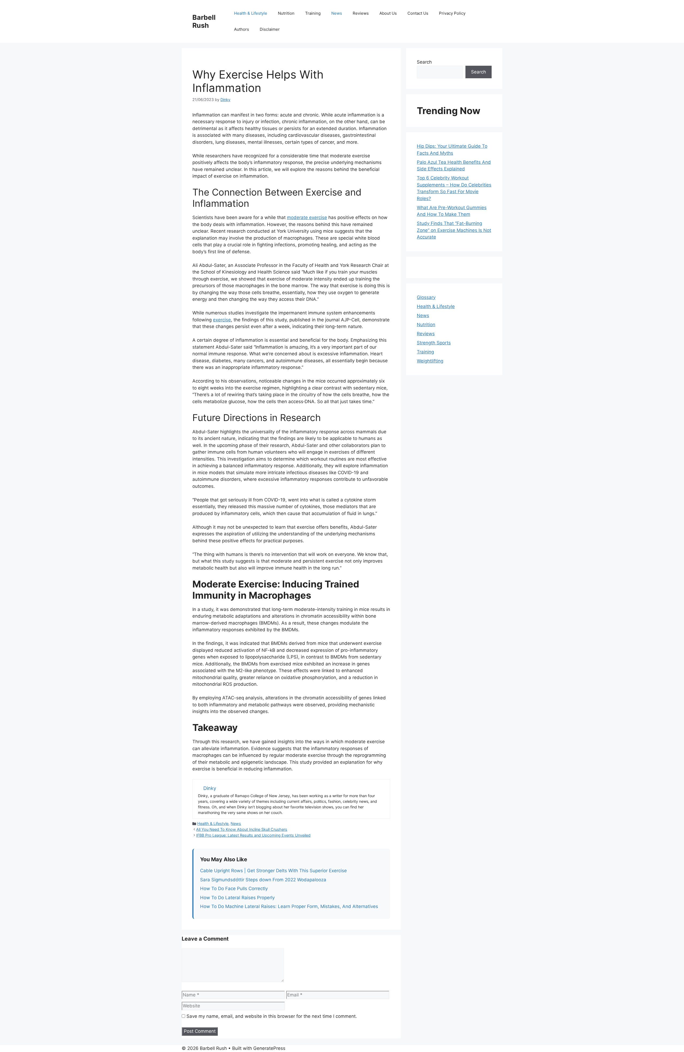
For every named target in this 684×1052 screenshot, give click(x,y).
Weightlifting (430, 361)
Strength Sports (434, 342)
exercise (222, 319)
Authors (241, 29)
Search (424, 62)
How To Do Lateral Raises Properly (237, 897)
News (336, 13)
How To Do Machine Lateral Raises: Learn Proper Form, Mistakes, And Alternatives (289, 906)
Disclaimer (270, 29)
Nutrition (286, 13)
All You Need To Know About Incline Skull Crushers (241, 829)
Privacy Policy (452, 13)
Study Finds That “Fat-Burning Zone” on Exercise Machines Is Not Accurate (454, 230)
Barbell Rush (204, 21)
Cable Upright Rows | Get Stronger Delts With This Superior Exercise (273, 870)
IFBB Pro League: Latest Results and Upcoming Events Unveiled (253, 835)
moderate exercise (307, 217)
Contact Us (417, 13)
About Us (388, 13)
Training (313, 13)
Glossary (426, 297)
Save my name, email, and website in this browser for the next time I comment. (271, 1016)
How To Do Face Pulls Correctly (234, 888)
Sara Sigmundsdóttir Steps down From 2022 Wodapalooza (263, 879)
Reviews (361, 13)
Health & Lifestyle (250, 13)
